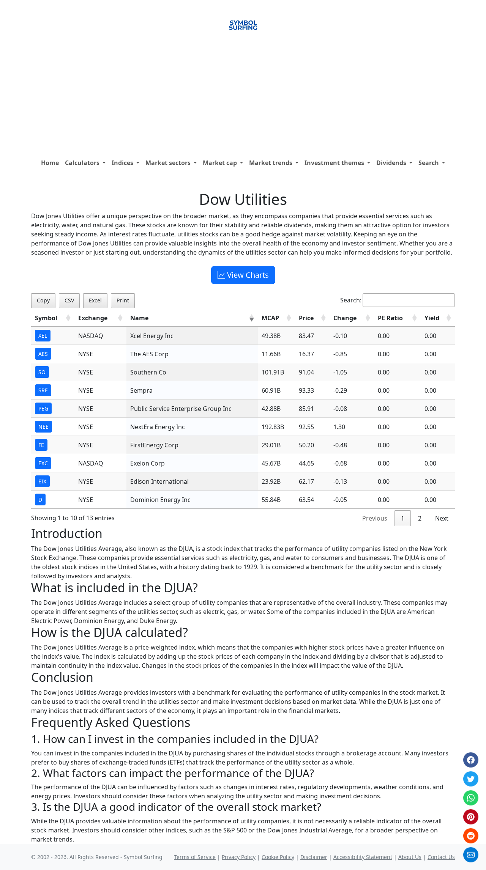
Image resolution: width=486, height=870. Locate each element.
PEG (43, 408)
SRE (43, 390)
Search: (350, 300)
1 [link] (402, 518)
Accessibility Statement (362, 857)
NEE (43, 426)
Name (139, 318)
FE (41, 444)
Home (50, 163)
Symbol (46, 318)
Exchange (92, 318)
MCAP (270, 318)
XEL (42, 335)
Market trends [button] (271, 163)
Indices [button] (123, 163)
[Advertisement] (243, 98)
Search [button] (429, 163)
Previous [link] (374, 518)
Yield (431, 318)
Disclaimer (313, 857)
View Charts (247, 275)
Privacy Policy (239, 857)
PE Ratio (390, 318)
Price (306, 318)
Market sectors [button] (168, 163)
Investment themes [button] (335, 163)
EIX (42, 481)
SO (42, 372)
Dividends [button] (392, 163)
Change (345, 318)
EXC (43, 463)
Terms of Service (195, 857)
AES (43, 353)
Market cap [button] (220, 163)
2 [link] (419, 518)
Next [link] (441, 518)
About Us (409, 857)
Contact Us (441, 857)
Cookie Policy (278, 857)
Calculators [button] (83, 163)
